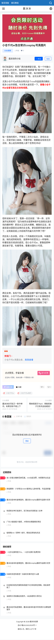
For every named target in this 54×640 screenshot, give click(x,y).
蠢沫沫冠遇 (33, 622)
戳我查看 (29, 360)
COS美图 (7, 51)
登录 (27, 441)
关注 (39, 59)
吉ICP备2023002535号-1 (27, 625)
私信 (48, 59)
